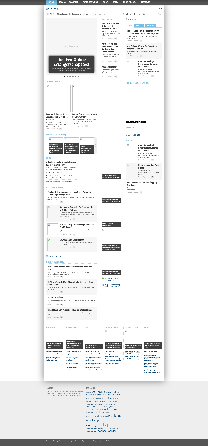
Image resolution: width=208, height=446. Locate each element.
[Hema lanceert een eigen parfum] (132, 174)
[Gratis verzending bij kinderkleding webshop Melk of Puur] (132, 70)
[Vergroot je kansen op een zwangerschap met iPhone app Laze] (58, 111)
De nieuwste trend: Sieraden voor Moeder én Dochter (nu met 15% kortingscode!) (152, 358)
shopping (90, 411)
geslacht (104, 401)
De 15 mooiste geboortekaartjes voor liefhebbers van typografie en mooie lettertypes (71, 148)
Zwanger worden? (53, 82)
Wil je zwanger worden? (55, 187)
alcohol (88, 392)
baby (115, 392)
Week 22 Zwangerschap (132, 351)
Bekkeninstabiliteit (55, 297)
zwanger (96, 421)
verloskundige (100, 412)
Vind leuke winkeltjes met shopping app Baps (142, 183)
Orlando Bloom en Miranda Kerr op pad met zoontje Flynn (61, 163)
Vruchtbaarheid (71, 327)
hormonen (91, 404)
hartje (117, 401)
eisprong (93, 398)
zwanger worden (107, 431)
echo (87, 398)
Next (94, 43)
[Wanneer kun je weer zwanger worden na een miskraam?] (52, 234)
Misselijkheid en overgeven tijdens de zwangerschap (69, 310)
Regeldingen (129, 2)
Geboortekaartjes (111, 327)
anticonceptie (98, 391)
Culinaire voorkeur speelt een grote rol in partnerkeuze (93, 358)
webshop (104, 416)
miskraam (101, 407)
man (114, 404)
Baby (105, 2)
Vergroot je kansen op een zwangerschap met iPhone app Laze (57, 117)
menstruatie (91, 406)
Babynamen (50, 327)
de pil (116, 394)
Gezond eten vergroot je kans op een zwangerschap (84, 115)
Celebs (48, 158)
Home (51, 2)
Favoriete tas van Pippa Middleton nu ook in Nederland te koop (151, 364)
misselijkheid (109, 406)
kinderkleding (108, 404)
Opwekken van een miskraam (72, 239)
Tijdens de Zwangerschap (55, 262)
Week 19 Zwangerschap (132, 359)
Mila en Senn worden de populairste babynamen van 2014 (71, 59)
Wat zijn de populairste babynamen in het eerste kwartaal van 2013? (54, 358)
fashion (100, 398)
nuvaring (117, 407)
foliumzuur (115, 398)
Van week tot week (131, 327)
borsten (107, 394)
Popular (139, 26)
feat (106, 398)
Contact (159, 9)
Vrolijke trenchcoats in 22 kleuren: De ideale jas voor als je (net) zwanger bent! (111, 247)
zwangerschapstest (92, 431)
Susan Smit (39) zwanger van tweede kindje (59, 181)
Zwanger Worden (68, 2)
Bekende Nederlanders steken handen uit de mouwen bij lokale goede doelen (59, 177)
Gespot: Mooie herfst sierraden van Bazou (150, 352)
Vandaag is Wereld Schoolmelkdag (107, 224)
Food (87, 327)
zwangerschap (97, 424)
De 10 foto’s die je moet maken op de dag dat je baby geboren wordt (80, 14)
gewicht (110, 401)
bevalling (100, 394)
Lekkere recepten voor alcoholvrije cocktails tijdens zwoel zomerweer (94, 352)
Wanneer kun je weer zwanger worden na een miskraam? (77, 225)
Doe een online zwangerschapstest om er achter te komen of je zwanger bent (69, 193)
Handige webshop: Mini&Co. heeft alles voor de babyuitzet (111, 200)
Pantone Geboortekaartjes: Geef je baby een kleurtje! (86, 149)
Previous (48, 43)
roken (116, 409)
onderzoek (90, 409)
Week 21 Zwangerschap (132, 354)
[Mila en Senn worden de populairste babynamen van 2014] (71, 46)
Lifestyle (145, 2)
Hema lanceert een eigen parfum (148, 166)
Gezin (115, 2)
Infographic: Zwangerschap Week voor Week (133, 346)
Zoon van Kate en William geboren (56, 173)
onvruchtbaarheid (103, 409)
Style (146, 327)
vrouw (107, 412)
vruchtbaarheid (93, 416)
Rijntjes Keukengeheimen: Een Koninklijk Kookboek (93, 364)
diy (119, 394)
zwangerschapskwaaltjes (110, 428)
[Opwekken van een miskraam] (52, 250)
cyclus (112, 394)
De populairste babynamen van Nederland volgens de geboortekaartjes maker (55, 148)
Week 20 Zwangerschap (132, 356)
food (87, 401)
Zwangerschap (90, 2)
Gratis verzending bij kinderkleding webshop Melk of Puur (148, 64)
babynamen (92, 394)
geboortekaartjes (95, 401)
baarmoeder (109, 392)
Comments (150, 26)
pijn (113, 409)
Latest (130, 26)
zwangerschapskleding (93, 428)
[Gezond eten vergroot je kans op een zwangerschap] (84, 111)
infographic (99, 404)
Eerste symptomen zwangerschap (71, 368)
